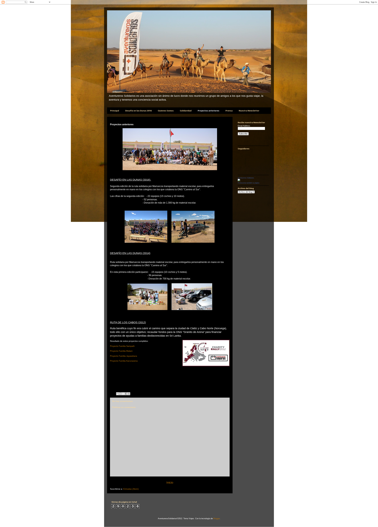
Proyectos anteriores (208, 110)
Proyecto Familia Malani (121, 351)
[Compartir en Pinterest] (128, 393)
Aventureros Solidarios (246, 178)
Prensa (229, 110)
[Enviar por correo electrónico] (117, 393)
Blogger (216, 518)
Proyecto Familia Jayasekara (123, 356)
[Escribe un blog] (120, 393)
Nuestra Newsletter (249, 110)
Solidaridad (186, 110)
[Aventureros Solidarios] (239, 180)
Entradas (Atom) (131, 489)
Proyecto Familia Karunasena (124, 361)
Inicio (169, 482)
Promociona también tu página (248, 183)
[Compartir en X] (123, 393)
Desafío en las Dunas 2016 (138, 110)
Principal (114, 110)
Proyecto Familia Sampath (122, 346)
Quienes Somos (166, 110)
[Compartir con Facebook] (125, 393)
